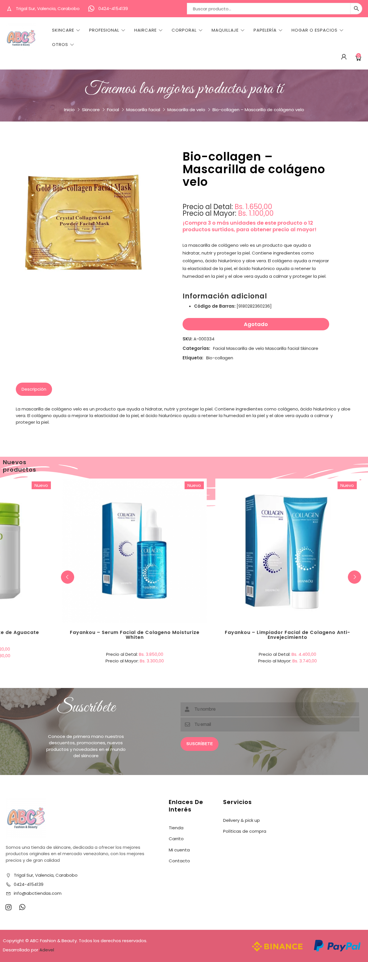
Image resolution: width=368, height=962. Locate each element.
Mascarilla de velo (186, 110)
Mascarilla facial (143, 110)
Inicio (69, 110)
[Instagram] (8, 907)
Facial (113, 110)
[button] (354, 577)
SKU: (187, 339)
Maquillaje (225, 30)
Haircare (145, 30)
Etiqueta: (193, 358)
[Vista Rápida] (158, 527)
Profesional (104, 30)
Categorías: (196, 348)
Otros (60, 44)
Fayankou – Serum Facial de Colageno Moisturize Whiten (135, 635)
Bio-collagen (219, 358)
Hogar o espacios (315, 30)
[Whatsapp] (22, 907)
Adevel (46, 950)
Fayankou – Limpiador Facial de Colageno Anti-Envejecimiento (287, 635)
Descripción (34, 389)
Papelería (265, 30)
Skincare (63, 30)
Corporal (184, 30)
